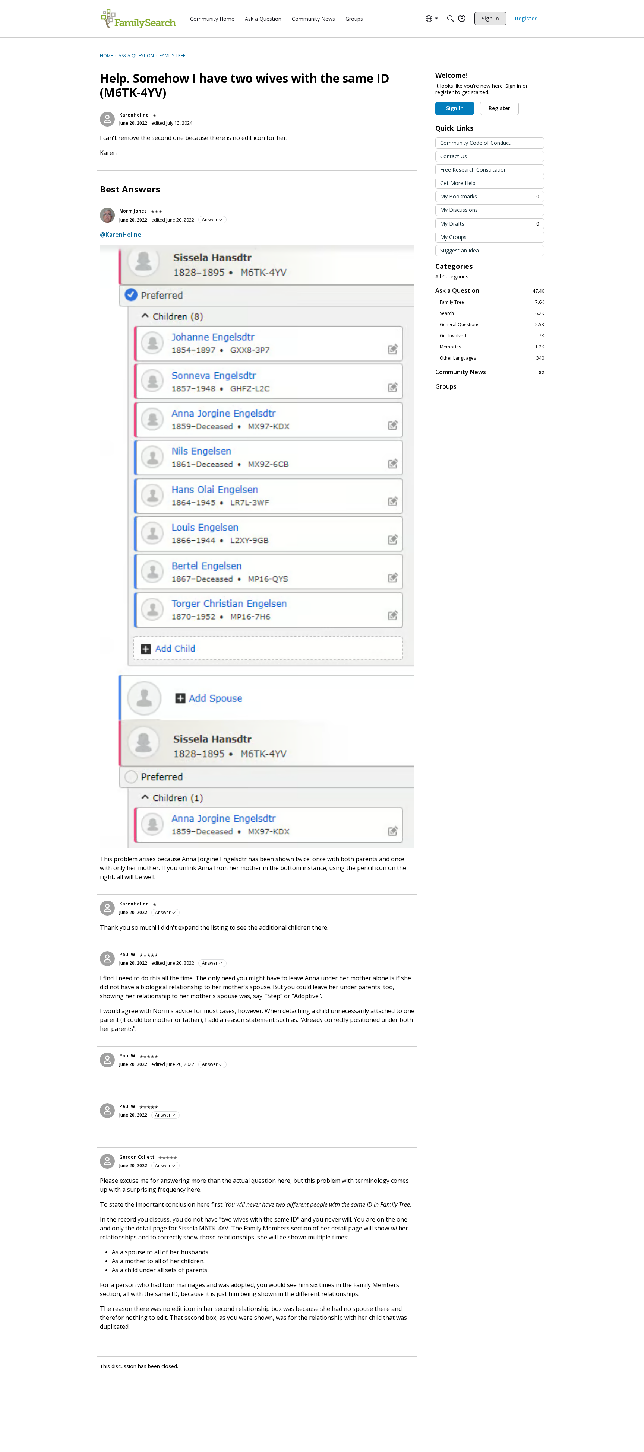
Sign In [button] (455, 108)
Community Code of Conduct (475, 142)
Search (492, 313)
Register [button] (499, 108)
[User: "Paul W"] (107, 958)
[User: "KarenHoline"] (107, 119)
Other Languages (492, 358)
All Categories (451, 276)
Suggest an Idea (459, 250)
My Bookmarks (489, 196)
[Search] (450, 18)
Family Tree (492, 302)
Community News (489, 372)
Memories (492, 347)
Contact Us (453, 156)
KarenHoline (134, 115)
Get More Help (458, 183)
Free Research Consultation (473, 169)
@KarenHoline (120, 234)
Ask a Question (489, 290)
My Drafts (489, 223)
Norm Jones (133, 211)
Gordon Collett (136, 1157)
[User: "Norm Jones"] (107, 215)
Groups (446, 386)
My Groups (453, 237)
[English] (138, 18)
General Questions (492, 324)
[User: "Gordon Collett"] (107, 1161)
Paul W (127, 954)
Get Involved (492, 335)
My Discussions (459, 209)
